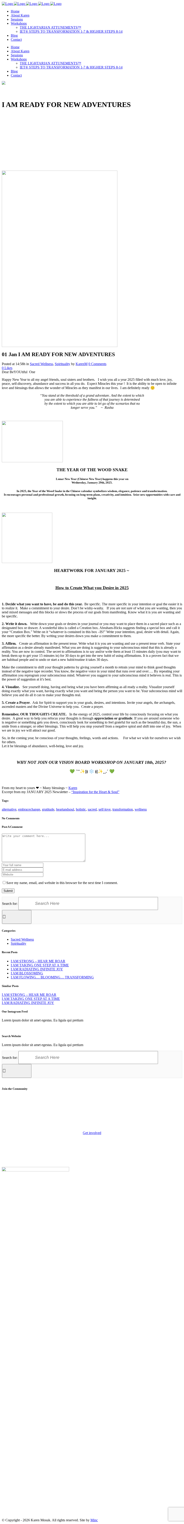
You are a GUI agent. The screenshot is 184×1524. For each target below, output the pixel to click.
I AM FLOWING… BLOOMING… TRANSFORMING (52, 977)
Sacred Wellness (41, 364)
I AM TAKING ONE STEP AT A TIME (40, 965)
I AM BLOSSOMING (27, 973)
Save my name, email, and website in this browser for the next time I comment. (62, 883)
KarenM (82, 364)
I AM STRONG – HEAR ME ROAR (38, 961)
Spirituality (62, 364)
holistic (81, 809)
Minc (94, 1520)
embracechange (29, 809)
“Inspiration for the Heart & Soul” (95, 792)
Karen (72, 788)
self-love (105, 809)
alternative (9, 809)
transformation (122, 809)
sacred (92, 809)
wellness (141, 809)
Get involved (92, 1133)
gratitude (48, 809)
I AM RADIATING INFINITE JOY (37, 969)
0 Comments (97, 364)
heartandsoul (65, 809)
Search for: (10, 903)
